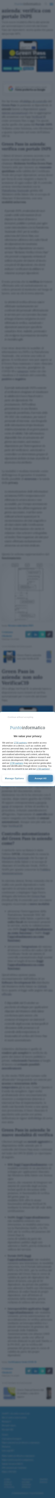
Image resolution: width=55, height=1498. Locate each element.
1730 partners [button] (20, 742)
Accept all (40, 778)
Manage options (14, 778)
